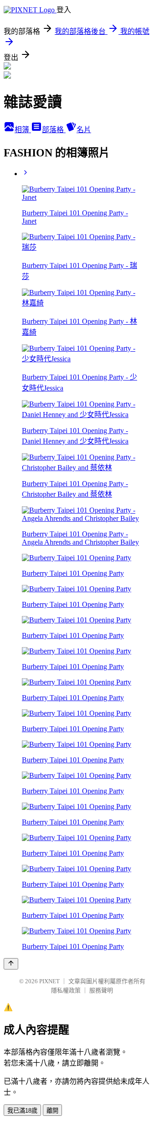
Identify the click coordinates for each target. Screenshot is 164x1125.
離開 (52, 1110)
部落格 (54, 130)
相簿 (23, 130)
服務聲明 (101, 990)
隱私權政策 (66, 990)
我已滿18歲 (22, 1110)
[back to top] (11, 964)
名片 (84, 130)
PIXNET (49, 981)
